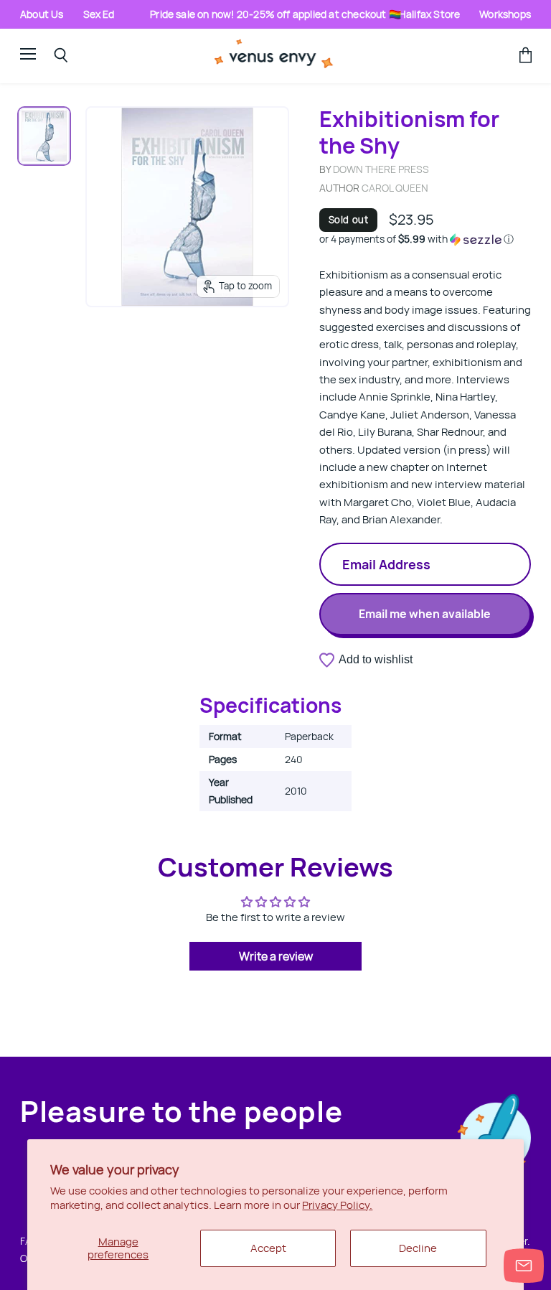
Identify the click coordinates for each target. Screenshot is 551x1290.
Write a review (276, 956)
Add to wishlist (376, 659)
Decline (418, 1248)
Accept (268, 1248)
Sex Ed (99, 14)
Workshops (505, 14)
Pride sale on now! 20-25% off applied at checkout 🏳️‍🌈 (275, 14)
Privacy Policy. (337, 1204)
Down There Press (381, 169)
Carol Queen (395, 188)
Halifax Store (429, 14)
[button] (425, 239)
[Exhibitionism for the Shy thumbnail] (44, 136)
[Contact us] (524, 1265)
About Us (42, 14)
